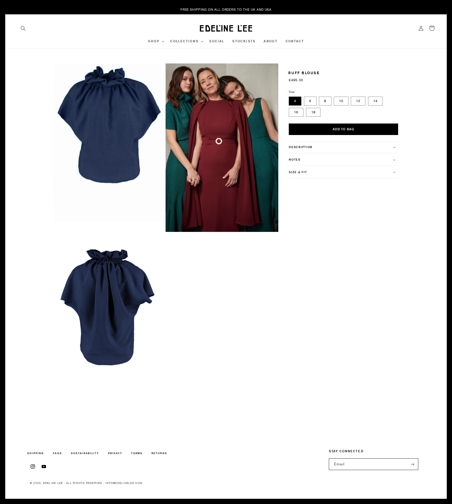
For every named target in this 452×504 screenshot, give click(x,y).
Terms (136, 453)
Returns (159, 453)
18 (313, 112)
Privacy (115, 453)
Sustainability (85, 453)
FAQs (57, 453)
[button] (23, 28)
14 (375, 101)
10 (341, 101)
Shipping (35, 453)
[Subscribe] (412, 464)
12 (358, 101)
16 (296, 112)
